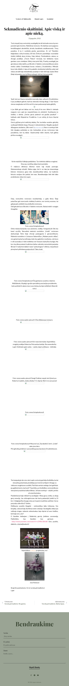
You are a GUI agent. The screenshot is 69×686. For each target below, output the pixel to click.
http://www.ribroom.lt (38, 127)
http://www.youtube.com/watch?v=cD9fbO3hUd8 (30, 521)
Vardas (5, 633)
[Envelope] (38, 675)
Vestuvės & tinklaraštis (23, 19)
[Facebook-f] (31, 675)
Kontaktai (50, 19)
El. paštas (6, 642)
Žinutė (5, 651)
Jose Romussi (33, 550)
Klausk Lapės (39, 19)
